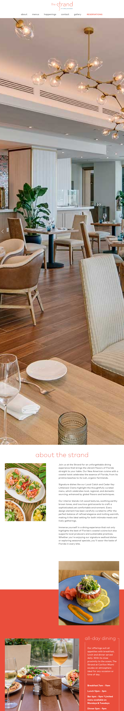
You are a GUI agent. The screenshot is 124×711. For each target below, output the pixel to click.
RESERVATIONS (94, 14)
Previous (3, 231)
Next (121, 231)
